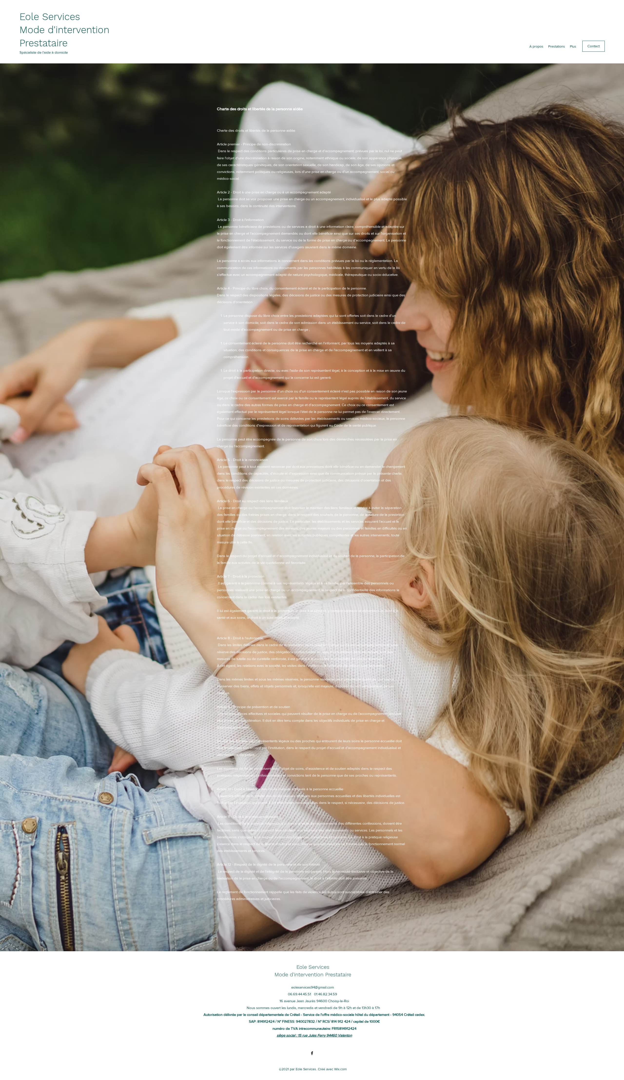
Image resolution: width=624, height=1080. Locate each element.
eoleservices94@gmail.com (312, 987)
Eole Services (50, 16)
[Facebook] (312, 1053)
